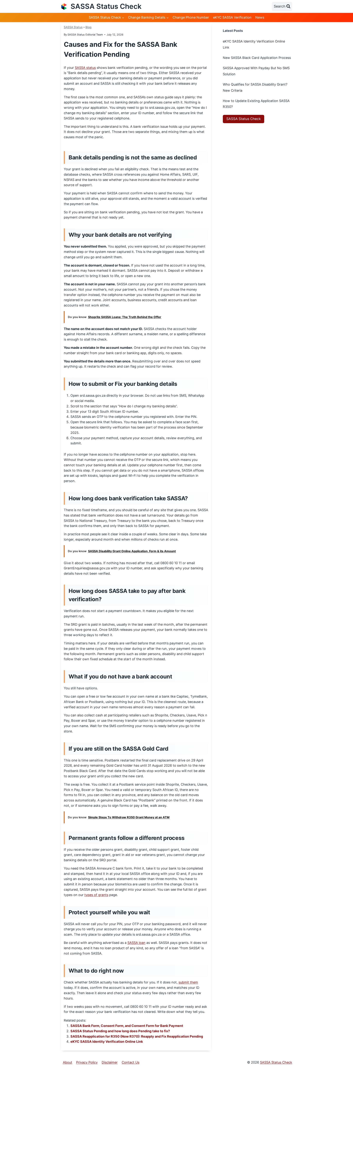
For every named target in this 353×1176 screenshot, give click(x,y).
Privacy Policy (87, 1062)
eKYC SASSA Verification (232, 17)
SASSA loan (136, 943)
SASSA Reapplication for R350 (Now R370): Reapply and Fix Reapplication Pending (136, 1036)
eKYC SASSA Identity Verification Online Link (106, 1041)
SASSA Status (73, 27)
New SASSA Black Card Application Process (257, 58)
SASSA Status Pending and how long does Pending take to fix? (120, 1031)
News (259, 17)
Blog (88, 27)
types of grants (96, 895)
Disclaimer (110, 1062)
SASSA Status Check (243, 119)
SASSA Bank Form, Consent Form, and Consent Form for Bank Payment (126, 1026)
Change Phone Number (191, 17)
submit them (188, 982)
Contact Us (130, 1062)
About (67, 1062)
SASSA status (85, 68)
